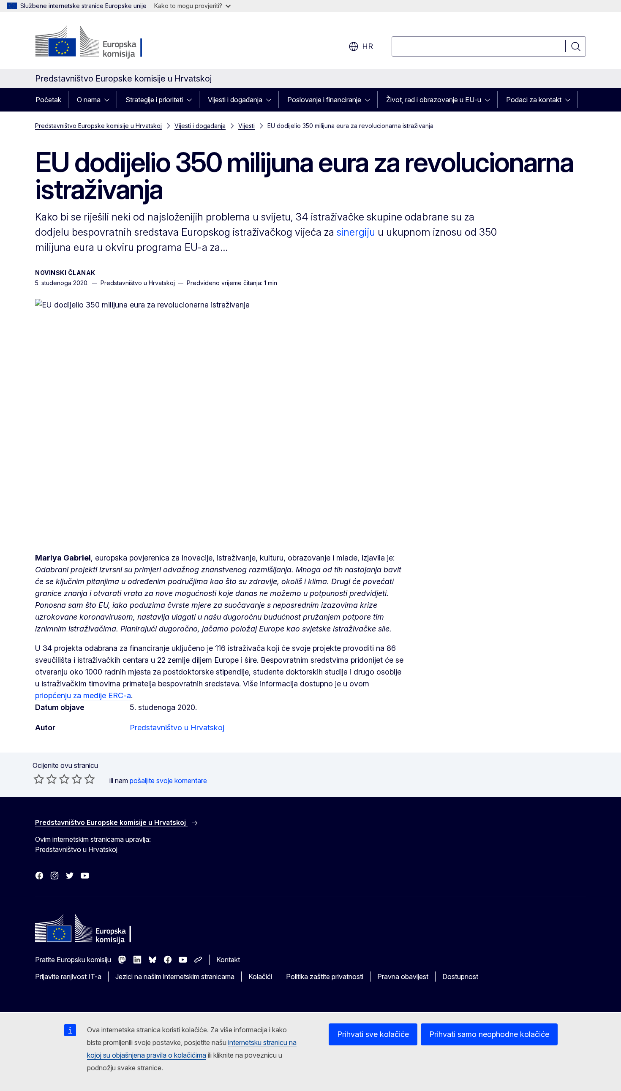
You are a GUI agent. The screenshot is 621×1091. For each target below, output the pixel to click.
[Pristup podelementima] (109, 100)
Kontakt (228, 959)
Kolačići (260, 976)
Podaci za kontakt (533, 99)
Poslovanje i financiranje (324, 99)
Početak (48, 99)
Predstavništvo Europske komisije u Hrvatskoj (98, 125)
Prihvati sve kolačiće (373, 1034)
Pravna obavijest (402, 976)
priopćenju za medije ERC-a (83, 695)
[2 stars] (45, 778)
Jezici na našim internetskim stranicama (174, 976)
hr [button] (367, 46)
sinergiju (356, 232)
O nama (89, 99)
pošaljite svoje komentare (168, 780)
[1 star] (39, 778)
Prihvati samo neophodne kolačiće (489, 1034)
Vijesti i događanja (235, 99)
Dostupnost (460, 976)
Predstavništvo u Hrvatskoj (177, 727)
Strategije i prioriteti (154, 99)
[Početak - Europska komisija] (103, 42)
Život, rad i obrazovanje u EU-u (433, 99)
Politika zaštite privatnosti (324, 976)
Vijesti (246, 125)
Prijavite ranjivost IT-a (68, 976)
